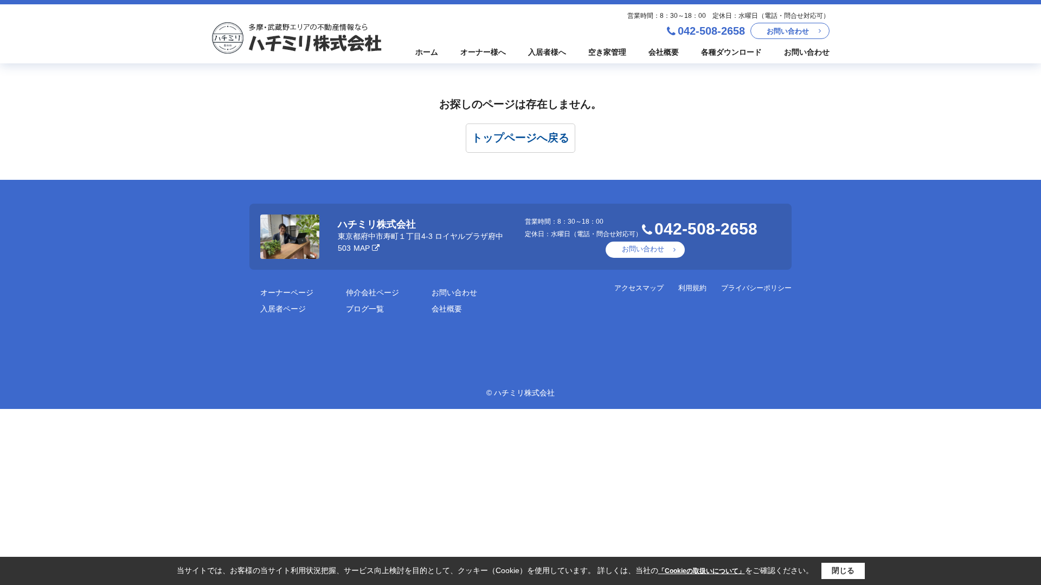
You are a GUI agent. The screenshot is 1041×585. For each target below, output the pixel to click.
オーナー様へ (483, 52)
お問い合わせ (788, 31)
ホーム (426, 52)
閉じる (843, 570)
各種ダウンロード (731, 52)
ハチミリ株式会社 (377, 224)
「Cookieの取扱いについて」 (701, 571)
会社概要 (663, 52)
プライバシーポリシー (756, 288)
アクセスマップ (639, 288)
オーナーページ (286, 292)
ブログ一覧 (365, 308)
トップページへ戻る (520, 138)
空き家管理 (607, 52)
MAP (362, 248)
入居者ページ (283, 308)
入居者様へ (547, 52)
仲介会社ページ (372, 292)
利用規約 (692, 288)
